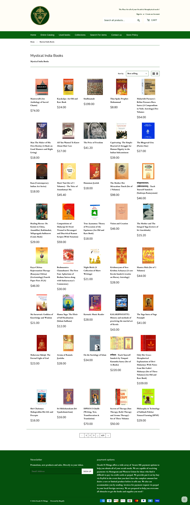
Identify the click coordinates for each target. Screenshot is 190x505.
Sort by (121, 73)
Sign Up (87, 471)
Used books (64, 35)
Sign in (139, 14)
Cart (154, 20)
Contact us (116, 35)
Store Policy (132, 35)
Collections (80, 35)
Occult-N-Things (42, 501)
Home (33, 35)
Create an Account (153, 14)
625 (102, 435)
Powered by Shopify (57, 501)
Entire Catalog (47, 35)
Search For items (98, 35)
